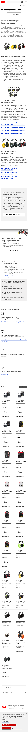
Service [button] (4, 697)
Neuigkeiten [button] (6, 687)
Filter (23, 386)
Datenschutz (10, 706)
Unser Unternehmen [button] (9, 683)
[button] (17, 728)
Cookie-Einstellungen (18, 706)
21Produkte (15, 14)
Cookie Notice (5, 721)
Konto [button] (23, 5)
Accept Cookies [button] (6, 728)
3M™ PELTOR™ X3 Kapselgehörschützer (13, 127)
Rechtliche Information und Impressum (16, 705)
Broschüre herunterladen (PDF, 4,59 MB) (12, 322)
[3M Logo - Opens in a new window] (3, 2)
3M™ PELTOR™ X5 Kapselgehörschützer (13, 133)
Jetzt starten (4, 374)
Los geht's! (14, 250)
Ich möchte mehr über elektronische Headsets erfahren (15, 214)
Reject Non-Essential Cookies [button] (9, 724)
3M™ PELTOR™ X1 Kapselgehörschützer (12, 122)
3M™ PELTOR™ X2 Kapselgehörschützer (13, 125)
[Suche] (22, 2)
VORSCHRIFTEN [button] (7, 692)
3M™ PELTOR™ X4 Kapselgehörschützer (13, 130)
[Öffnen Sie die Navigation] (26, 2)
